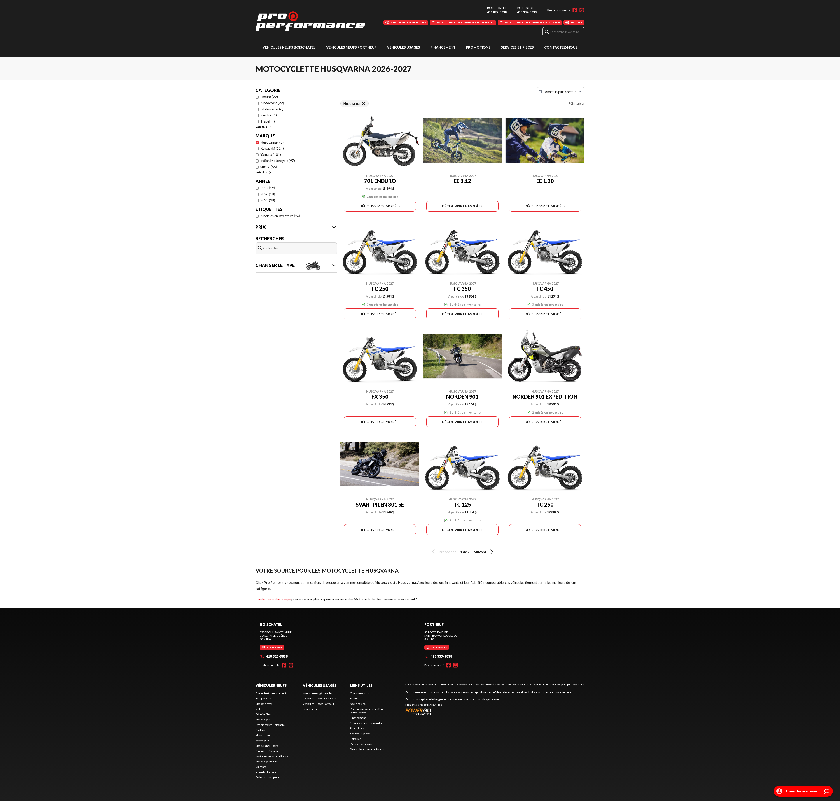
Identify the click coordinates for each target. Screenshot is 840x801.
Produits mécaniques (268, 751)
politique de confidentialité (492, 692)
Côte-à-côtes (263, 714)
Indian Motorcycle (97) (277, 160)
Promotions (478, 47)
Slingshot (261, 766)
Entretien (355, 738)
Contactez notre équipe (273, 599)
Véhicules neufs (271, 685)
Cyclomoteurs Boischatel (270, 724)
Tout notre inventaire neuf (271, 693)
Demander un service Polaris (367, 749)
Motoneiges (263, 719)
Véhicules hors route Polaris (272, 756)
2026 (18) (267, 194)
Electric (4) (268, 115)
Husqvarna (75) (272, 142)
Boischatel (496, 8)
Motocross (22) (272, 103)
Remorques (263, 740)
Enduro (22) (269, 97)
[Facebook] (575, 10)
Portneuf (525, 8)
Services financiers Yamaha (366, 723)
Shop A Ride (435, 704)
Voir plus (261, 126)
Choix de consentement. (557, 692)
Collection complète (267, 777)
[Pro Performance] (310, 21)
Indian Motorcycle (266, 772)
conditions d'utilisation (528, 692)
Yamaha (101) (270, 154)
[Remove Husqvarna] (363, 103)
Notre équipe (358, 703)
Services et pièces (517, 47)
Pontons (260, 730)
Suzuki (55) (268, 167)
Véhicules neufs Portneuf (351, 47)
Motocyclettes (264, 703)
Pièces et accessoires (362, 744)
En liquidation (263, 698)
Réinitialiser (576, 103)
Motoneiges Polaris (267, 761)
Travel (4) (267, 121)
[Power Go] (454, 711)
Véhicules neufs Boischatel (289, 47)
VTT (258, 709)
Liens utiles (361, 685)
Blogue (354, 698)
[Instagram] (581, 10)
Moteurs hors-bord (267, 745)
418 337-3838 (527, 12)
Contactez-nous (561, 47)
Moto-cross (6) (271, 109)
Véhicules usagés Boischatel (319, 698)
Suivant (480, 552)
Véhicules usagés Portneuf (318, 703)
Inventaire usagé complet (317, 693)
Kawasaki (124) (272, 148)
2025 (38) (267, 200)
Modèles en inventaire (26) (280, 216)
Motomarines (264, 735)
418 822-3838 (497, 12)
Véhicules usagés (403, 47)
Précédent (447, 552)
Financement (443, 47)
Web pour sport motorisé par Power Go (480, 699)
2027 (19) (267, 188)
